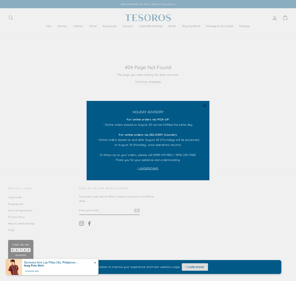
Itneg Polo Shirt (34, 265)
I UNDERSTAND (148, 168)
